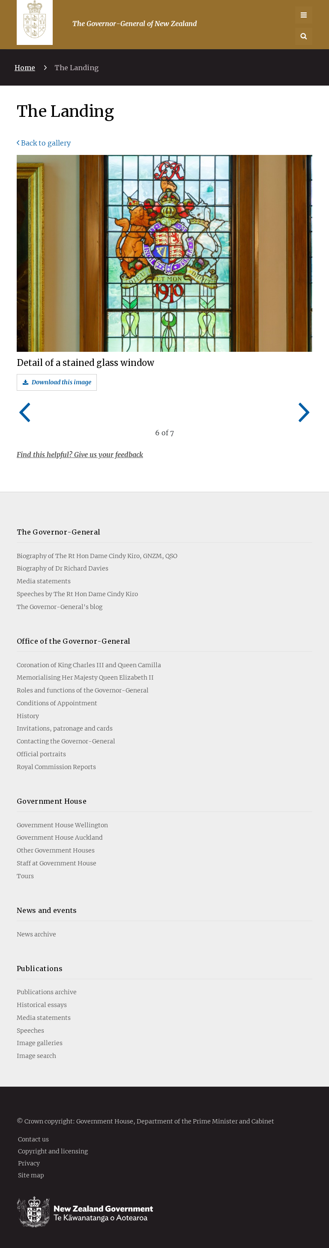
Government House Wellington (62, 825)
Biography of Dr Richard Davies (62, 568)
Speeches (30, 1030)
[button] (303, 36)
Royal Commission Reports (56, 767)
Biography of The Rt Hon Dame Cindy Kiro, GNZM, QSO (97, 556)
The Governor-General (58, 532)
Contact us (33, 1139)
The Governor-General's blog (59, 607)
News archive (36, 934)
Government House (52, 801)
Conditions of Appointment (57, 703)
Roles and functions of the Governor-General (83, 690)
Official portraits (41, 754)
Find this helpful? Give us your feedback (80, 454)
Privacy (29, 1163)
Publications (40, 968)
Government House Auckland (60, 837)
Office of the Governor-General (74, 641)
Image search (36, 1056)
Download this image (61, 382)
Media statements (44, 581)
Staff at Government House (56, 863)
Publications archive (47, 992)
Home (25, 67)
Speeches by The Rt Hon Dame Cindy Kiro (77, 594)
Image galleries (40, 1043)
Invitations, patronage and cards (65, 728)
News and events (47, 910)
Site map (31, 1175)
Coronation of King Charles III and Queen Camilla (89, 665)
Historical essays (42, 1005)
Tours (25, 876)
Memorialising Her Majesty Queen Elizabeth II (85, 677)
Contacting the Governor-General (66, 741)
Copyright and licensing (53, 1151)
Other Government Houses (56, 850)
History (28, 716)
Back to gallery (46, 143)
